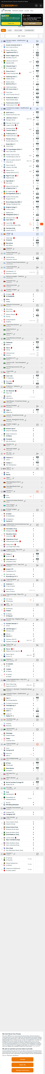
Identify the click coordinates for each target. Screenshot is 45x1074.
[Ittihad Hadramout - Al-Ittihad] (21, 864)
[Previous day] (2, 36)
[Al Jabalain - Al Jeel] (21, 664)
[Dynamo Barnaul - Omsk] (21, 624)
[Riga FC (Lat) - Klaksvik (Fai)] (21, 176)
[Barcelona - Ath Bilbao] (21, 244)
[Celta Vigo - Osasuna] (21, 239)
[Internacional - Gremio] (21, 354)
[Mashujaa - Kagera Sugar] (21, 734)
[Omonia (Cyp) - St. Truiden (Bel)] (21, 67)
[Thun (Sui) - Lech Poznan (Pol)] (21, 93)
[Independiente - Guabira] (21, 320)
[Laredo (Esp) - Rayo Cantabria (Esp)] (21, 838)
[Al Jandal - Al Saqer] (21, 675)
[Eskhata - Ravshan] (21, 724)
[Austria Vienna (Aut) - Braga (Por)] (21, 197)
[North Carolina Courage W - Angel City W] (21, 783)
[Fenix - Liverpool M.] (21, 749)
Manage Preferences (22, 1070)
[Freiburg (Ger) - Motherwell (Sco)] (21, 134)
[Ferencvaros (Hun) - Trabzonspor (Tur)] (21, 103)
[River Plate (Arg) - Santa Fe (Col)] (21, 685)
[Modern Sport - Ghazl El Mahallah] (21, 429)
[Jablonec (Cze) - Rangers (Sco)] (21, 118)
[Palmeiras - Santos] (21, 343)
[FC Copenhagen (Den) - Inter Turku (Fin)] (21, 150)
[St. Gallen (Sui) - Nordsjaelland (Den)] (21, 192)
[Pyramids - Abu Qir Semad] (21, 440)
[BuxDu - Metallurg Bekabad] (21, 803)
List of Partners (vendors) (10, 1055)
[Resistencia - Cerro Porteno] (21, 590)
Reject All (22, 1065)
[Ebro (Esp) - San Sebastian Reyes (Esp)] (21, 849)
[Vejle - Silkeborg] (21, 411)
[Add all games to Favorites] (1, 41)
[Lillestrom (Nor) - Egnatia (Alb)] (21, 61)
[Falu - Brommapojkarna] (21, 699)
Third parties (36, 1046)
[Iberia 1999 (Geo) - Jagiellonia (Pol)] (21, 51)
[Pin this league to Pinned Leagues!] (13, 249)
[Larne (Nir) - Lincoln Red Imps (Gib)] (21, 224)
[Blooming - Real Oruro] (21, 310)
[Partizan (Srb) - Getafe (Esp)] (21, 229)
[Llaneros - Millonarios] (21, 397)
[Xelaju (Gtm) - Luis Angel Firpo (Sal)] (21, 545)
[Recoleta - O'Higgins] (21, 382)
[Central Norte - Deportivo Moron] (21, 258)
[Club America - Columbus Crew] (21, 560)
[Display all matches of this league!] (41, 249)
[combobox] (21, 36)
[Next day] (40, 36)
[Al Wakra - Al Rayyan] (21, 614)
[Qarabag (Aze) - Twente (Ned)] (21, 129)
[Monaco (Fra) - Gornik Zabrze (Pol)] (21, 139)
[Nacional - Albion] (21, 754)
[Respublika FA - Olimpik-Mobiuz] (21, 798)
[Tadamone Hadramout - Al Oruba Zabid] (21, 869)
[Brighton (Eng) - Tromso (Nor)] (21, 208)
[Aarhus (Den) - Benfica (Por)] (21, 82)
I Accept (22, 1059)
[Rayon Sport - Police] (21, 655)
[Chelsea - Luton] (21, 458)
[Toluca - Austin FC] (21, 555)
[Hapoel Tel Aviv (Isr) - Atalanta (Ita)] (21, 187)
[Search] (36, 5)
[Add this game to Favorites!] (1, 46)
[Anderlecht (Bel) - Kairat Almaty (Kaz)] (21, 98)
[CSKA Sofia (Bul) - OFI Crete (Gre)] (21, 88)
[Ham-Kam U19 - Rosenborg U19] (21, 575)
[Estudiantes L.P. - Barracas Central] (21, 272)
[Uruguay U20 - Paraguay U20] (21, 813)
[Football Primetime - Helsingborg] (21, 704)
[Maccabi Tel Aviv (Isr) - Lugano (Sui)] (21, 124)
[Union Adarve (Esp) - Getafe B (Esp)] (21, 822)
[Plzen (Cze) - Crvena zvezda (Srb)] (21, 72)
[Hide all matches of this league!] (41, 41)
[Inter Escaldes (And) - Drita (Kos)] (21, 160)
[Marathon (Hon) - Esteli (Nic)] (21, 535)
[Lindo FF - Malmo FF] (21, 715)
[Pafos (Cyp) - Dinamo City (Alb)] (21, 166)
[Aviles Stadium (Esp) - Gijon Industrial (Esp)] (21, 844)
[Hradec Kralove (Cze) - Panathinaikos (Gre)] (21, 155)
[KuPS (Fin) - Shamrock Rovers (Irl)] (21, 113)
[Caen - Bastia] (21, 473)
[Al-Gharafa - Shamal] (21, 609)
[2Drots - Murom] (21, 635)
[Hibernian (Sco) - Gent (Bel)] (21, 218)
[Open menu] (40, 5)
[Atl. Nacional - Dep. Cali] (21, 391)
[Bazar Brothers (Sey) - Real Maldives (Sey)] (21, 833)
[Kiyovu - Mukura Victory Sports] (21, 650)
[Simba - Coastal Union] (21, 739)
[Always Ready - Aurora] (21, 315)
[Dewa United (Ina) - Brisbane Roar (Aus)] (21, 828)
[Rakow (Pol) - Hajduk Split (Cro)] (21, 171)
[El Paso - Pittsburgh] (21, 764)
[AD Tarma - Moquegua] (21, 600)
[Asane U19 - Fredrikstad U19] (21, 570)
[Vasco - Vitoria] (21, 348)
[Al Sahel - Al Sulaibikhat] (21, 514)
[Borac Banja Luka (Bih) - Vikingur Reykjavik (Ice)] (21, 203)
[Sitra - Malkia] (21, 300)
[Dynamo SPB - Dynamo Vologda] (21, 640)
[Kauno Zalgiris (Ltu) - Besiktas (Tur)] (21, 56)
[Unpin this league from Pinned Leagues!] (27, 41)
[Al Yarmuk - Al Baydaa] (21, 858)
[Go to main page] (11, 5)
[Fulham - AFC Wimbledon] (21, 463)
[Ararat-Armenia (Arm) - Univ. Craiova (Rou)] (21, 46)
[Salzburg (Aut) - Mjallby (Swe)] (21, 77)
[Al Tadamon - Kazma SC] (21, 520)
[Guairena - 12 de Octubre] (21, 585)
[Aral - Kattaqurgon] (21, 793)
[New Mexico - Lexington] (21, 769)
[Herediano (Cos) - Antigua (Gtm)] (21, 529)
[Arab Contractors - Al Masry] (21, 434)
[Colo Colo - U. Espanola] (21, 376)
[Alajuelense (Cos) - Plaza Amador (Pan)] (21, 540)
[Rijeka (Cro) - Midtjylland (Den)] (21, 213)
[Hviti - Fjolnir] (21, 496)
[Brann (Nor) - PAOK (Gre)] (21, 145)
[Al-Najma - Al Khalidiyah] (21, 295)
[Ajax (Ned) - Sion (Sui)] (21, 182)
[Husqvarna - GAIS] (21, 709)
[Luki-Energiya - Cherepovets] (21, 629)
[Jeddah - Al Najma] (21, 670)
